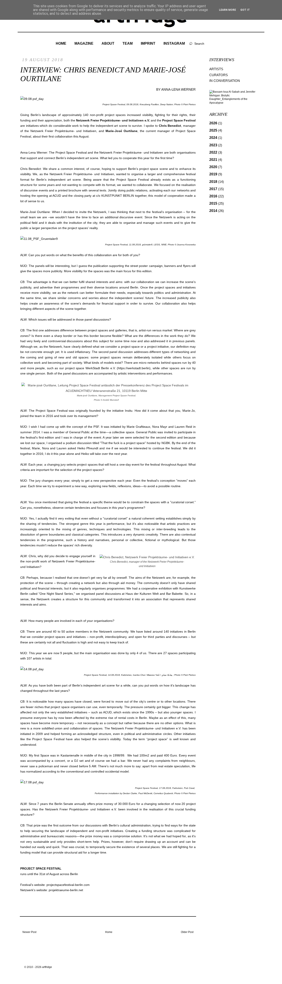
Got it (245, 9)
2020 (215, 167)
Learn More (227, 9)
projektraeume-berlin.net (66, 890)
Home (108, 932)
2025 (215, 130)
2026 (215, 123)
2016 (216, 196)
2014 (216, 211)
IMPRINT (148, 43)
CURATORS (218, 75)
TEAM (127, 43)
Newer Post (29, 932)
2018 (216, 182)
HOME (61, 43)
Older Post (187, 932)
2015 (216, 203)
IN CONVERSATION (224, 81)
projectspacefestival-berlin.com (68, 885)
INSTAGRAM (174, 43)
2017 (216, 189)
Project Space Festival (179, 120)
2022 (215, 152)
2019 (215, 174)
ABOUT (108, 43)
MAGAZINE (83, 43)
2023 (215, 145)
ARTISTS (216, 69)
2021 (215, 160)
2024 (215, 138)
